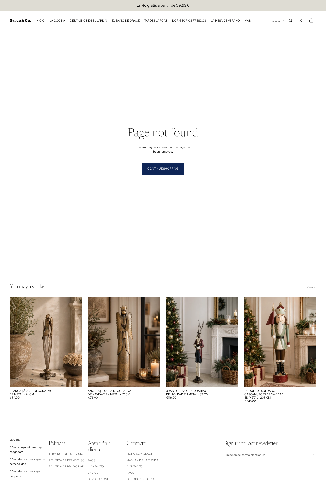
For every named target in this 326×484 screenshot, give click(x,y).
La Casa (15, 440)
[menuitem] (247, 20)
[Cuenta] (300, 20)
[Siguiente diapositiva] (74, 341)
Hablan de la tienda (142, 460)
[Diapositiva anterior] (17, 341)
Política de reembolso (67, 460)
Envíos (93, 473)
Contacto (96, 466)
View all (311, 287)
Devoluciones (99, 479)
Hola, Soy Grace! (140, 454)
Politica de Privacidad (66, 466)
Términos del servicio (66, 454)
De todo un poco (140, 479)
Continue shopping (163, 168)
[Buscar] (290, 20)
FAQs (91, 460)
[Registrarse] (312, 455)
